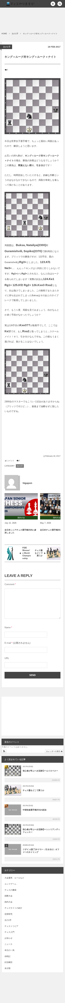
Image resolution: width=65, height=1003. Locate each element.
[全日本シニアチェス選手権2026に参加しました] (21, 504)
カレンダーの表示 (53, 751)
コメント (10, 461)
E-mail (8, 643)
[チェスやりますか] (19, 4)
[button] (53, 4)
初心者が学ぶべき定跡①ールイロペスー (40, 771)
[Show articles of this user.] (11, 482)
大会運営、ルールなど (14, 878)
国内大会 (8, 902)
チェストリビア (11, 926)
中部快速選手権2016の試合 (35, 810)
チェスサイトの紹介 (13, 908)
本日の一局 (9, 950)
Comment (9, 584)
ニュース (8, 944)
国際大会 (8, 896)
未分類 (7, 968)
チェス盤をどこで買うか (33, 790)
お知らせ (8, 938)
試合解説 (8, 962)
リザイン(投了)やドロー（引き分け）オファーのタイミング (41, 850)
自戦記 (7, 956)
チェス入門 (9, 932)
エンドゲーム (10, 884)
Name (8, 627)
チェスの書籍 (10, 890)
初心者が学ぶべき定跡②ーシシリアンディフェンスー (41, 830)
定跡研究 (8, 914)
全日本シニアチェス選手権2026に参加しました (20, 531)
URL (7, 658)
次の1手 (7, 47)
